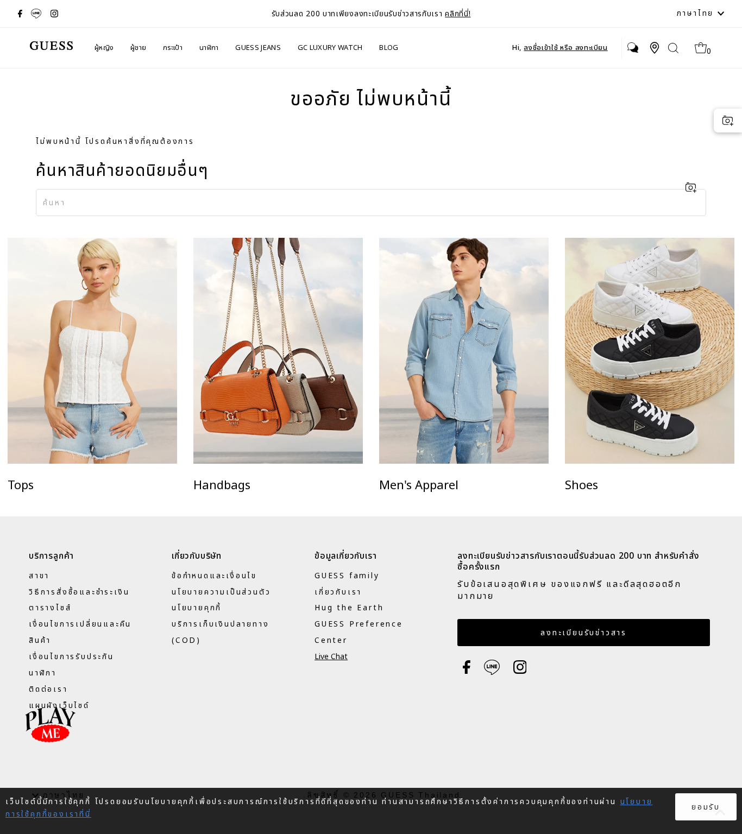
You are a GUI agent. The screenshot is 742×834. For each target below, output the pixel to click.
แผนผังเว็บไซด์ (59, 705)
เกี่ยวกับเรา (338, 592)
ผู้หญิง (104, 47)
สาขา (39, 576)
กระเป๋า (173, 47)
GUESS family (347, 576)
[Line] (36, 14)
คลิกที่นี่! (457, 14)
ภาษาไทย (697, 13)
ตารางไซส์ (50, 608)
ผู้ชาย (138, 47)
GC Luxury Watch (330, 47)
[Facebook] (20, 14)
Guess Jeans (258, 47)
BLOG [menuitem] (388, 47)
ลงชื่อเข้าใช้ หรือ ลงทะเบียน (565, 47)
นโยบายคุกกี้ (197, 608)
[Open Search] (673, 48)
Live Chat (331, 656)
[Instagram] (54, 14)
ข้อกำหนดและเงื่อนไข (214, 576)
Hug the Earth (349, 608)
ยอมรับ (705, 807)
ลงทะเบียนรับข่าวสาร (583, 633)
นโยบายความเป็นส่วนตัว (221, 592)
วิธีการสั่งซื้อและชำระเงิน (79, 592)
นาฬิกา (209, 47)
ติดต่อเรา (48, 689)
